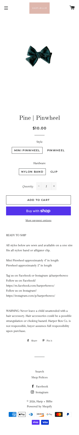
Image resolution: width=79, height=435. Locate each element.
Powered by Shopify (39, 406)
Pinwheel (56, 150)
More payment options (38, 220)
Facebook (41, 386)
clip (54, 171)
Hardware (39, 163)
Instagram (41, 392)
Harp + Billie (44, 401)
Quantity (27, 186)
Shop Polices (39, 377)
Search (39, 371)
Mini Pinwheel (27, 150)
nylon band (32, 171)
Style (39, 142)
